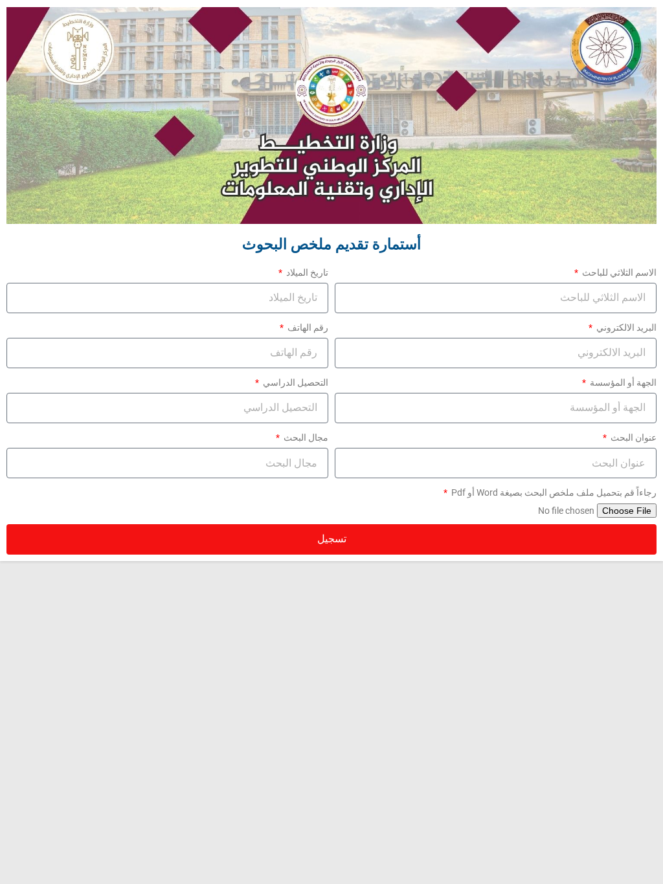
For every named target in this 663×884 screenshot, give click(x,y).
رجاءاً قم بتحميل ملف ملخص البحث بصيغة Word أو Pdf (553, 492)
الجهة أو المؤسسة (622, 382)
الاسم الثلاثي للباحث (618, 272)
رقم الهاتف (307, 327)
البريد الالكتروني (625, 327)
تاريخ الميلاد (306, 272)
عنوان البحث (633, 437)
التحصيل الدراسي (294, 382)
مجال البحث (305, 437)
